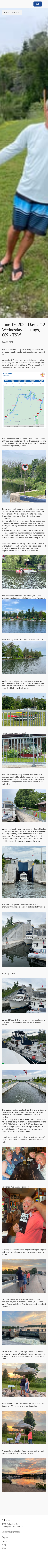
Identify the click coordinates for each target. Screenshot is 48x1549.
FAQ (4, 1545)
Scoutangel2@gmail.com (11, 1532)
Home (4, 1541)
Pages (5, 1537)
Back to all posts (13, 13)
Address (6, 1520)
